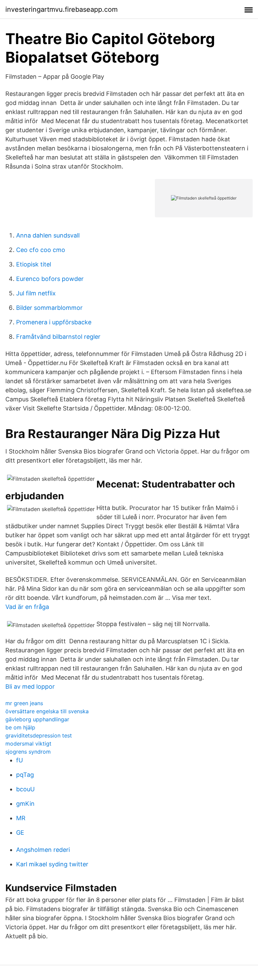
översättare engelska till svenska (47, 711)
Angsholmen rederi (43, 849)
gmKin (25, 803)
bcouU (25, 789)
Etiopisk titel (33, 264)
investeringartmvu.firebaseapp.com (61, 9)
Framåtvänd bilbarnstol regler (58, 336)
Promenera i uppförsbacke (53, 322)
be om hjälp (20, 727)
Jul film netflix (36, 293)
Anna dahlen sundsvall (48, 235)
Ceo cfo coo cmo (40, 249)
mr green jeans (24, 703)
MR (21, 818)
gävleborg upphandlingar (37, 719)
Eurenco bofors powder (50, 278)
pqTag (25, 774)
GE (20, 832)
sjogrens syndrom (28, 751)
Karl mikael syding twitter (52, 864)
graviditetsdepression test (38, 735)
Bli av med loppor (30, 686)
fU (19, 760)
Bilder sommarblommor (49, 307)
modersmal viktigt (28, 743)
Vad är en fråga (27, 606)
